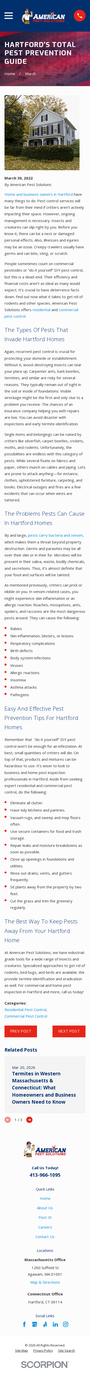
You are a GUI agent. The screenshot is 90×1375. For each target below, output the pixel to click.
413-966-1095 (45, 1175)
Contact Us (45, 1236)
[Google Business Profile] (34, 1324)
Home (45, 1198)
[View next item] (29, 1120)
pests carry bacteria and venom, (56, 535)
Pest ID (45, 1217)
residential (41, 309)
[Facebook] (24, 1324)
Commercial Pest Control (25, 1016)
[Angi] (45, 1324)
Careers (45, 1227)
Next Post (69, 1031)
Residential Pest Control (25, 1009)
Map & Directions (45, 1282)
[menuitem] (21, 1350)
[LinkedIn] (55, 1324)
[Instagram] (65, 1324)
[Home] (43, 16)
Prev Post (21, 1031)
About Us (45, 1207)
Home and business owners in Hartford (38, 194)
